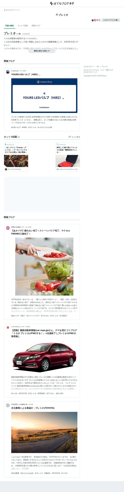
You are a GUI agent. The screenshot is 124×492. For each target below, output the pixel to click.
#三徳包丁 (63, 316)
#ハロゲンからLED (45, 127)
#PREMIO (41, 393)
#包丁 (23, 316)
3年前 (31, 404)
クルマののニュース (17, 327)
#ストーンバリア (33, 316)
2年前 (28, 327)
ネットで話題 (23, 25)
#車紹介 (47, 473)
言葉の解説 (9, 25)
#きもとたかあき (27, 473)
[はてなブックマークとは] (19, 137)
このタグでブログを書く (111, 20)
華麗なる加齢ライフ (17, 227)
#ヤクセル (45, 316)
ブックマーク (9, 144)
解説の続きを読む (41, 51)
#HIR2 (24, 127)
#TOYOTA (23, 393)
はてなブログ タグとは (91, 70)
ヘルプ (102, 70)
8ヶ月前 (28, 227)
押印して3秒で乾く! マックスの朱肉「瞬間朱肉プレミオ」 (67, 149)
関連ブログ (36, 25)
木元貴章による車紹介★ (19, 404)
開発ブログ (109, 70)
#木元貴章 (15, 473)
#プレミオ (32, 127)
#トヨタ (14, 393)
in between (15, 71)
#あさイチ (15, 316)
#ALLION (59, 393)
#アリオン (50, 393)
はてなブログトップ (90, 72)
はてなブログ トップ (12, 10)
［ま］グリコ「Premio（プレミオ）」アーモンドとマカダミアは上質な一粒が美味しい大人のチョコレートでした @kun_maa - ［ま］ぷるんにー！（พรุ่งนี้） (16, 150)
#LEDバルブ (16, 127)
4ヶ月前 (23, 71)
